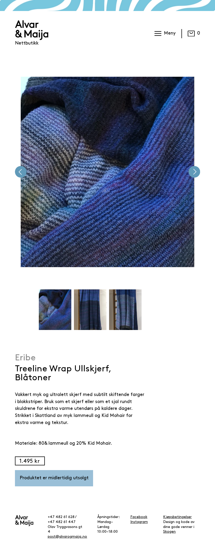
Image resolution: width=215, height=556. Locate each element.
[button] (20, 172)
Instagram (139, 522)
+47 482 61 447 (62, 522)
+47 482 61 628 (61, 517)
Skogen (169, 532)
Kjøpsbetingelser (177, 517)
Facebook (138, 517)
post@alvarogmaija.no (67, 537)
